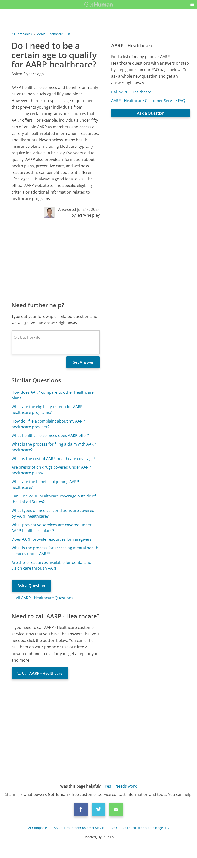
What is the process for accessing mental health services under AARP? (55, 550)
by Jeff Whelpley (85, 215)
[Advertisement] (56, 259)
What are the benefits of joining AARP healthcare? (45, 484)
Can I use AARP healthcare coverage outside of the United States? (54, 498)
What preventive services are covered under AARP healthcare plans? (52, 527)
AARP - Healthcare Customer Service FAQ (148, 100)
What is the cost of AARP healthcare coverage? (53, 458)
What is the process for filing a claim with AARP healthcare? (54, 447)
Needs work (126, 786)
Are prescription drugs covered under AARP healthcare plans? (51, 470)
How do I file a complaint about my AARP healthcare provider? (48, 423)
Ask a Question (31, 585)
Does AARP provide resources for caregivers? (52, 539)
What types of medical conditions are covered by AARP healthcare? (53, 513)
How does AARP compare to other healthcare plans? (53, 395)
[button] (192, 4)
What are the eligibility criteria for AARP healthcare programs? (47, 409)
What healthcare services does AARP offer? (50, 435)
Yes (108, 786)
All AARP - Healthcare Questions (44, 598)
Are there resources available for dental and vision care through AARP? (51, 565)
